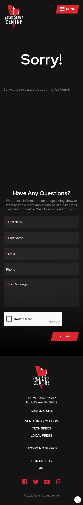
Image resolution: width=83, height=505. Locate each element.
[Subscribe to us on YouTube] (47, 482)
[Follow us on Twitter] (36, 482)
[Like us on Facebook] (24, 482)
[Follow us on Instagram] (59, 482)
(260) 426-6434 (41, 411)
